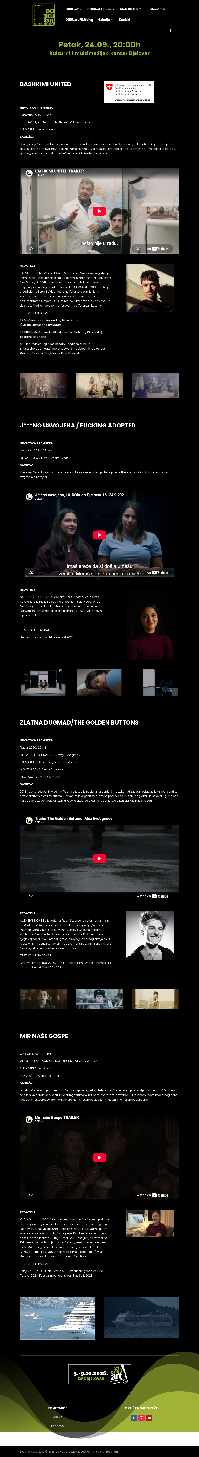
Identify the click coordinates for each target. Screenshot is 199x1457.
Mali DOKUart (130, 9)
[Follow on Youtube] (149, 1418)
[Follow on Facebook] (134, 1418)
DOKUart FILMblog (79, 20)
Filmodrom (157, 9)
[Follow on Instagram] (141, 1418)
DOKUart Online (99, 9)
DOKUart (72, 9)
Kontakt (124, 20)
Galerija (104, 20)
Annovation (110, 1451)
